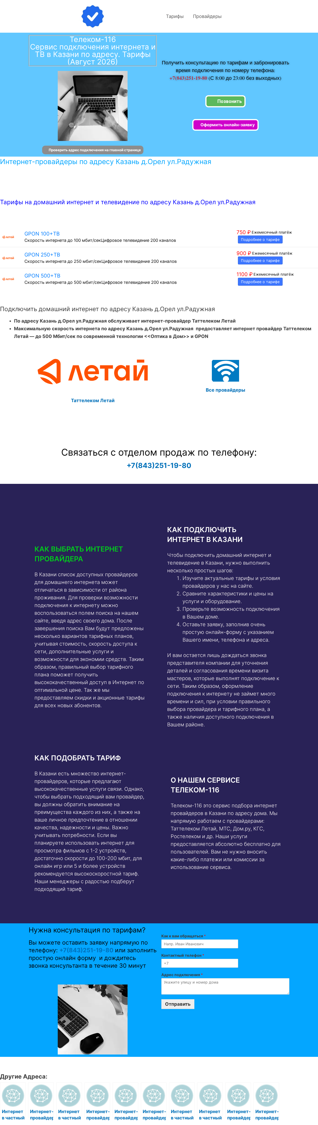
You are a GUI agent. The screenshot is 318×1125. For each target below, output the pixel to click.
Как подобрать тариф (77, 758)
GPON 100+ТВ (42, 234)
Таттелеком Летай (93, 400)
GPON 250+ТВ (42, 255)
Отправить (178, 1004)
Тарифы (175, 16)
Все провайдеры (225, 390)
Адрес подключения (182, 974)
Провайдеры (207, 16)
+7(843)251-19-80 (189, 78)
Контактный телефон (182, 955)
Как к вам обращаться (183, 936)
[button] (91, 554)
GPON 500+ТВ (42, 276)
